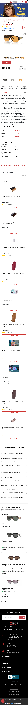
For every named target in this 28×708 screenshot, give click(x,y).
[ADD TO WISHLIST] (24, 27)
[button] (5, 26)
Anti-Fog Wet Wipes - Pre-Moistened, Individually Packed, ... (11, 299)
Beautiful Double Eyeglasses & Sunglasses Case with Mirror (13, 376)
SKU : (3, 30)
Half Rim (17, 136)
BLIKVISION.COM (14, 694)
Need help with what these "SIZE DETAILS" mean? (13, 165)
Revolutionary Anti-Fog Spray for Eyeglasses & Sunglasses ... (13, 248)
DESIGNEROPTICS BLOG (14, 691)
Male (16, 132)
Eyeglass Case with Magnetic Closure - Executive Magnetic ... (11, 197)
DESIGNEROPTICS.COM (14, 688)
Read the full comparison (6, 601)
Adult (16, 138)
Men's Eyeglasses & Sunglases (19, 19)
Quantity (21, 66)
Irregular (17, 130)
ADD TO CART (14, 207)
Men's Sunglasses (7, 20)
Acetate (17, 133)
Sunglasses (8, 19)
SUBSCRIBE (22, 617)
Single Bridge (18, 135)
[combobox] (4, 1)
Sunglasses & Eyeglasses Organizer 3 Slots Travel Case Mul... (12, 428)
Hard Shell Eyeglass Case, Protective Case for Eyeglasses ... (13, 274)
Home (3, 19)
